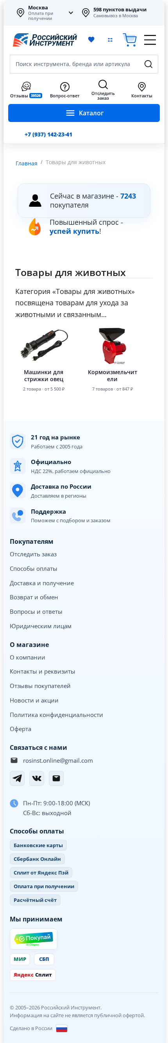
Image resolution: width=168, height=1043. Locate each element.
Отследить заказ (33, 554)
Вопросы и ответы (36, 611)
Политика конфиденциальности (56, 715)
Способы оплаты (33, 568)
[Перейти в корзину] (130, 40)
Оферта (20, 729)
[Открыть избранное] (91, 40)
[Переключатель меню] (150, 40)
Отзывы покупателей (40, 686)
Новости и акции (34, 700)
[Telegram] (17, 778)
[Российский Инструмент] (45, 40)
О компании (27, 657)
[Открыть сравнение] (110, 40)
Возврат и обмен (34, 597)
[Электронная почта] (56, 778)
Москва (38, 7)
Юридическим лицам (40, 626)
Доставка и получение (42, 583)
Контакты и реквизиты (42, 671)
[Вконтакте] (36, 778)
